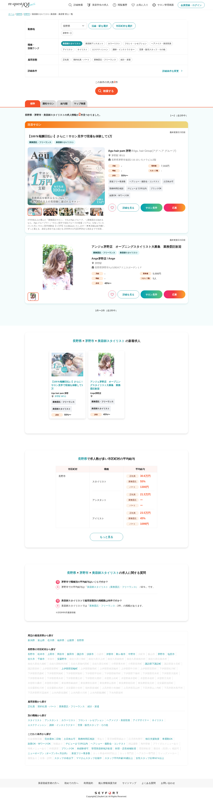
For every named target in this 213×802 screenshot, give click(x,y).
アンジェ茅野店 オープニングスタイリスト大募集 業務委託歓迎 (136, 246)
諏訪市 (80, 654)
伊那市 (109, 654)
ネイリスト (158, 720)
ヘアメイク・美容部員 (118, 720)
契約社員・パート (47, 706)
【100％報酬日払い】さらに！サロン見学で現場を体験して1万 (70, 136)
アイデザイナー (141, 720)
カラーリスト (68, 720)
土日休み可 (69, 739)
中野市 (131, 654)
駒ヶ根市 (120, 654)
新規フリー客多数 (81, 753)
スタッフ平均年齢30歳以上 (119, 758)
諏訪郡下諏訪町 (153, 663)
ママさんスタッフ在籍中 (89, 758)
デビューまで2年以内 (77, 743)
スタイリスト (35, 720)
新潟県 (31, 640)
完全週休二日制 (53, 739)
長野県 (80, 640)
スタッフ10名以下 (63, 758)
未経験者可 (83, 748)
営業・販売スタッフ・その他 (93, 725)
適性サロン (48, 103)
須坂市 (90, 654)
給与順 (64, 103)
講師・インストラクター (62, 725)
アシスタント (52, 720)
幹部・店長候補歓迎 (125, 748)
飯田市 (70, 654)
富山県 (41, 640)
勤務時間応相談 (86, 739)
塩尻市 (171, 654)
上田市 (50, 654)
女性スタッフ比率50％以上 (150, 758)
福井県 (60, 640)
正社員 (31, 706)
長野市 (31, 654)
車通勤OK (167, 739)
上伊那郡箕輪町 (69, 668)
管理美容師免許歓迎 (101, 748)
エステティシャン (37, 725)
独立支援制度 (152, 739)
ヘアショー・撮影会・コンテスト (108, 743)
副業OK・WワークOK (39, 743)
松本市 (41, 654)
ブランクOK (67, 748)
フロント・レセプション (91, 720)
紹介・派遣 (93, 706)
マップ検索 (80, 103)
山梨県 (70, 640)
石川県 (50, 640)
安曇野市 (62, 659)
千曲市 (41, 659)
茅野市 (161, 654)
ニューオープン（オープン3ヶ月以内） (48, 753)
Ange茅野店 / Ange (103, 258)
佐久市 (31, 659)
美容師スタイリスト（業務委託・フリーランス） (112, 587)
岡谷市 (60, 654)
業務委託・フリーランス (102, 605)
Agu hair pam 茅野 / (142, 150)
